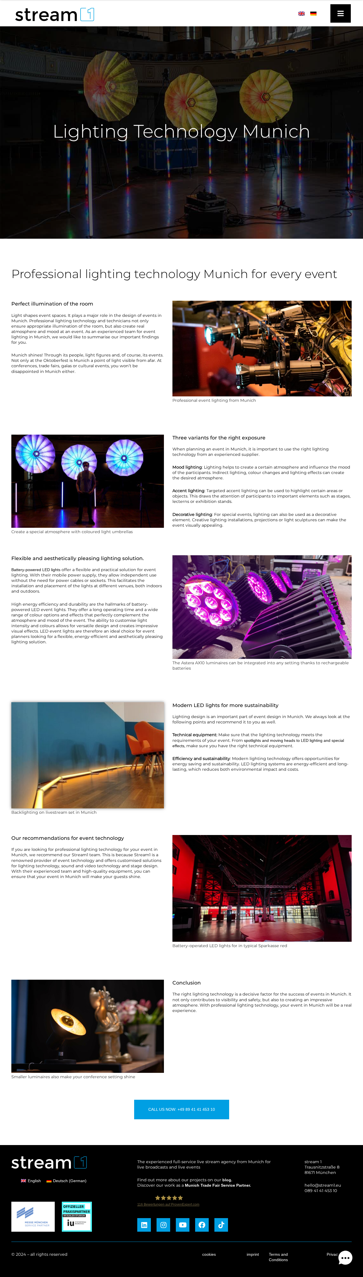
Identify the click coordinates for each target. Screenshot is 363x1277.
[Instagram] (163, 1225)
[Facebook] (202, 1225)
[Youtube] (182, 1225)
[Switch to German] (313, 13)
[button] (345, 1259)
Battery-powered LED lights (35, 569)
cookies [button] (209, 1254)
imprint (253, 1254)
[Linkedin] (144, 1225)
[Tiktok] (221, 1225)
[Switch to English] (301, 13)
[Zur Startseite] (52, 23)
